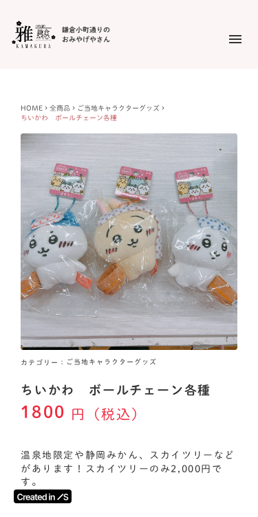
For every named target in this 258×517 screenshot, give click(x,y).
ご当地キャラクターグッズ (118, 107)
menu (235, 39)
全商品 (60, 107)
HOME (32, 107)
